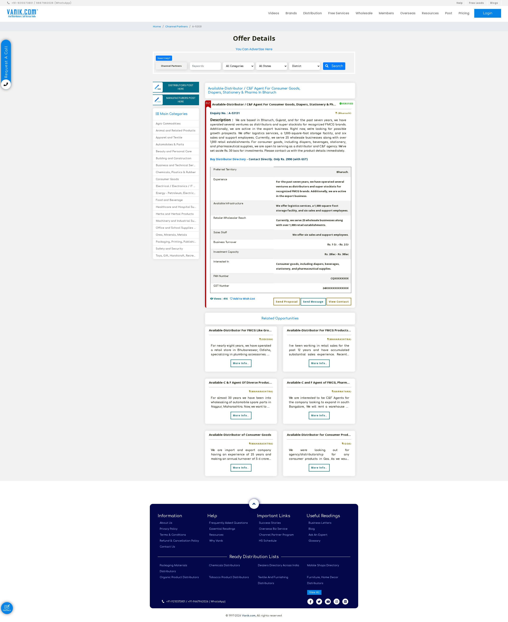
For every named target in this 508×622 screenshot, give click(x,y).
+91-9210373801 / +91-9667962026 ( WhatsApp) (195, 601)
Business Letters (320, 523)
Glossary (314, 540)
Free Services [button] (338, 13)
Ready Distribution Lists (254, 556)
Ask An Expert (318, 534)
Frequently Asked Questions (228, 523)
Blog (312, 528)
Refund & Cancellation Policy (179, 540)
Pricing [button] (464, 13)
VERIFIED (347, 103)
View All (314, 592)
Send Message (313, 301)
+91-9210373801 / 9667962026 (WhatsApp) (42, 3)
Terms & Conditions (173, 534)
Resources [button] (430, 13)
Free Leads (476, 3)
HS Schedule (268, 540)
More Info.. (241, 363)
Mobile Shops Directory (323, 565)
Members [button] (386, 13)
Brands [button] (291, 13)
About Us (166, 523)
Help (460, 3)
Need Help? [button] (164, 58)
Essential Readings (222, 528)
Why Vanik (216, 540)
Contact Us (167, 546)
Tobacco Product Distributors (229, 577)
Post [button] (448, 13)
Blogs (494, 3)
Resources (216, 534)
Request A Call (6, 62)
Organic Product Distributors (179, 577)
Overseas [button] (408, 13)
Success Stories (270, 523)
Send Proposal (287, 301)
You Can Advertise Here (254, 49)
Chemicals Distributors (224, 565)
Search (337, 66)
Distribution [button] (312, 13)
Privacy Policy (168, 528)
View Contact (339, 301)
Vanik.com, (249, 615)
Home (157, 26)
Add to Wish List (244, 298)
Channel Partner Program (276, 534)
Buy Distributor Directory (228, 159)
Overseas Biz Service (273, 528)
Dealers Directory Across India (278, 565)
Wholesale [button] (364, 13)
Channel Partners (176, 26)
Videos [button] (273, 13)
